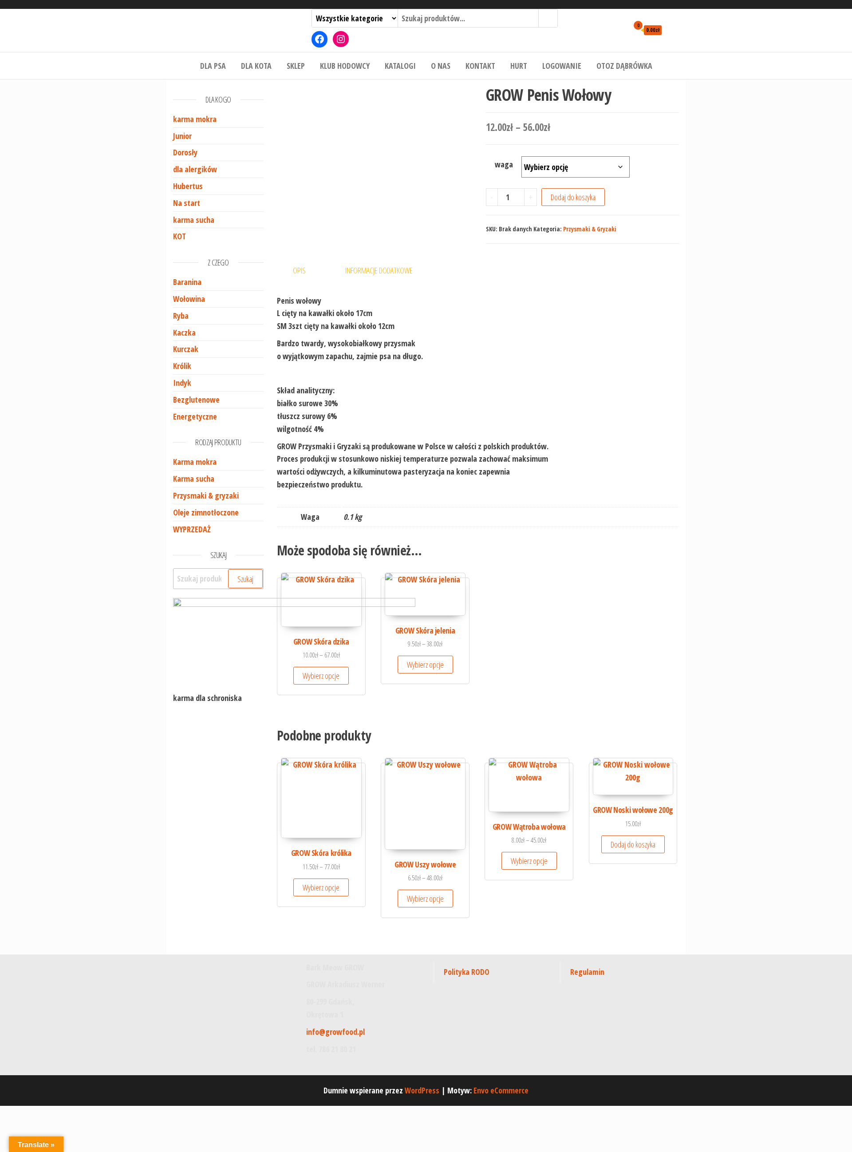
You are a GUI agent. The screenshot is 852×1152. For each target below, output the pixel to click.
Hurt (518, 65)
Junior (182, 136)
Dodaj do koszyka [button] (633, 844)
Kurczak (185, 349)
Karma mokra (195, 461)
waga (504, 164)
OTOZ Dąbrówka (624, 65)
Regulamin (587, 971)
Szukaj (245, 579)
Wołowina (189, 298)
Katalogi (400, 65)
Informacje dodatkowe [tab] (379, 270)
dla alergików (195, 169)
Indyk (182, 382)
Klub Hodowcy (345, 65)
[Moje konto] (619, 29)
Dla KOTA (256, 65)
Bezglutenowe (196, 399)
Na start (186, 203)
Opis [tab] (299, 270)
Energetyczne (195, 416)
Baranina (187, 282)
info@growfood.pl (335, 1031)
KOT (179, 236)
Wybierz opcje (425, 664)
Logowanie (561, 65)
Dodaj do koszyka (573, 197)
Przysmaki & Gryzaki (589, 229)
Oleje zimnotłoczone (206, 512)
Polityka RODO (466, 971)
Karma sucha (193, 478)
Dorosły (185, 152)
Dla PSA (213, 65)
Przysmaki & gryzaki (206, 495)
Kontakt (480, 65)
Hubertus (188, 186)
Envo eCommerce (501, 1090)
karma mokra (195, 119)
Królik (182, 365)
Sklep (296, 65)
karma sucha (193, 219)
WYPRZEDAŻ (192, 529)
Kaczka (184, 332)
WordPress (422, 1090)
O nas (440, 65)
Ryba (181, 315)
